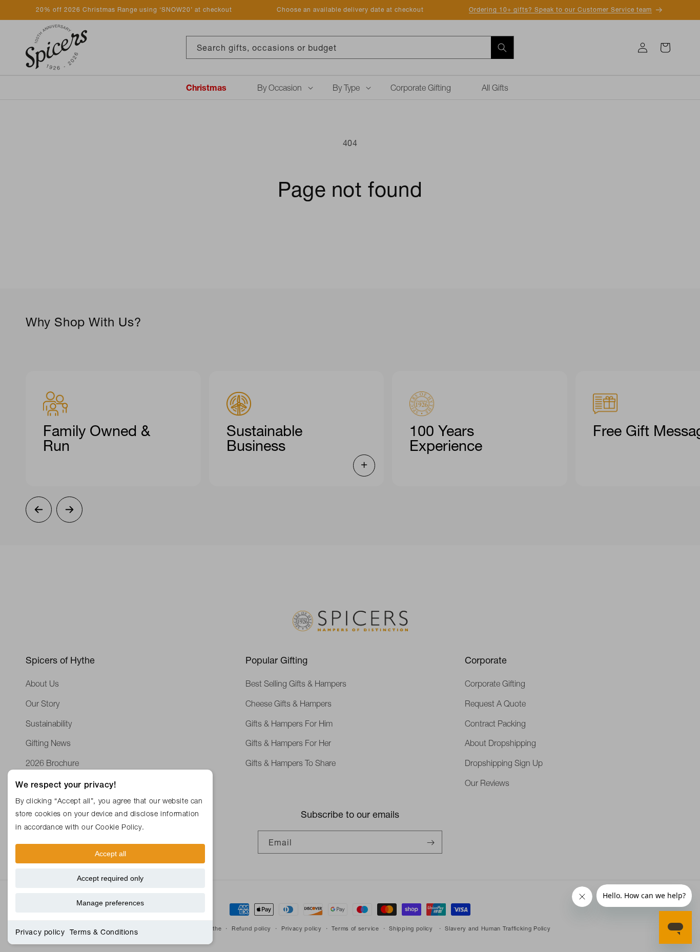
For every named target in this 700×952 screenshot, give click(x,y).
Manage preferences (110, 903)
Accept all (110, 854)
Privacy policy (40, 932)
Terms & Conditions (104, 932)
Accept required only (110, 878)
